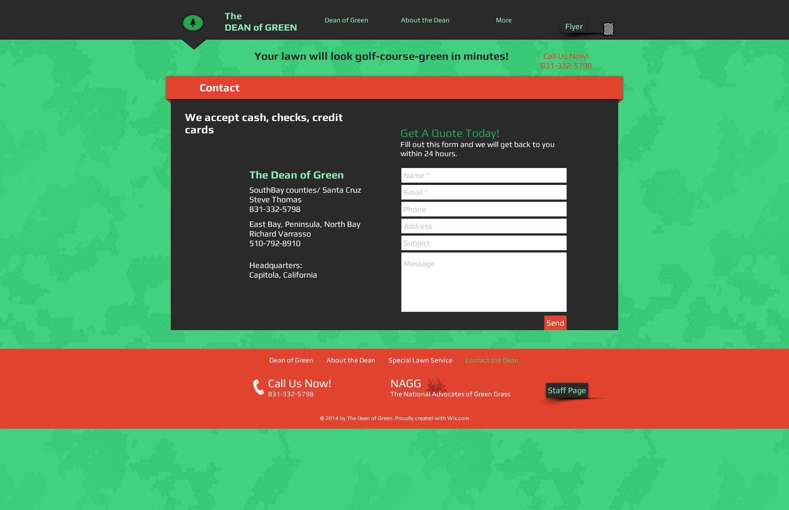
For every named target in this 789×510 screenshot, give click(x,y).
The (233, 15)
